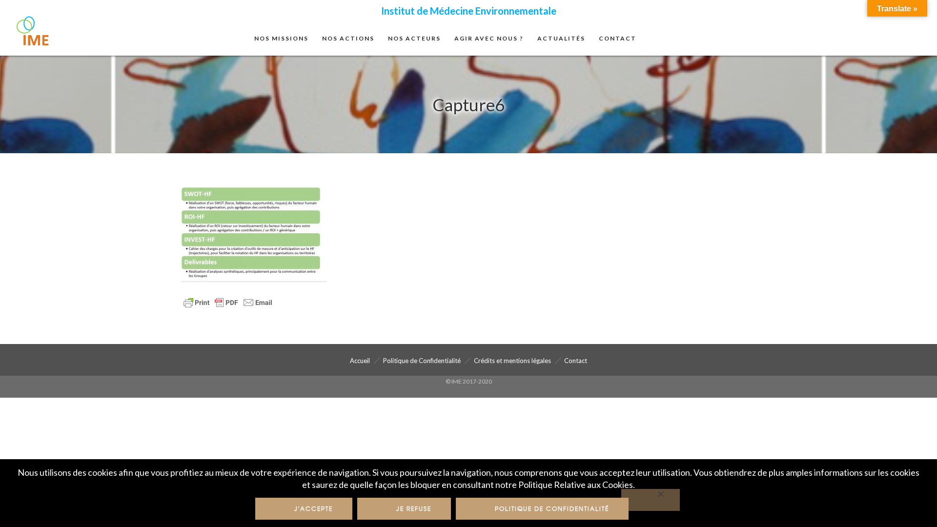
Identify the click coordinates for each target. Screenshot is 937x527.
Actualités (561, 38)
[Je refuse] (650, 500)
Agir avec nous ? (489, 38)
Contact (617, 38)
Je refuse (413, 508)
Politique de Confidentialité (422, 361)
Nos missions (281, 38)
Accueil (360, 361)
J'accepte (313, 508)
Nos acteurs (414, 38)
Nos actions (348, 38)
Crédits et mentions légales (512, 361)
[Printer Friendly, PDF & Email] (228, 301)
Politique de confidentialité (552, 508)
